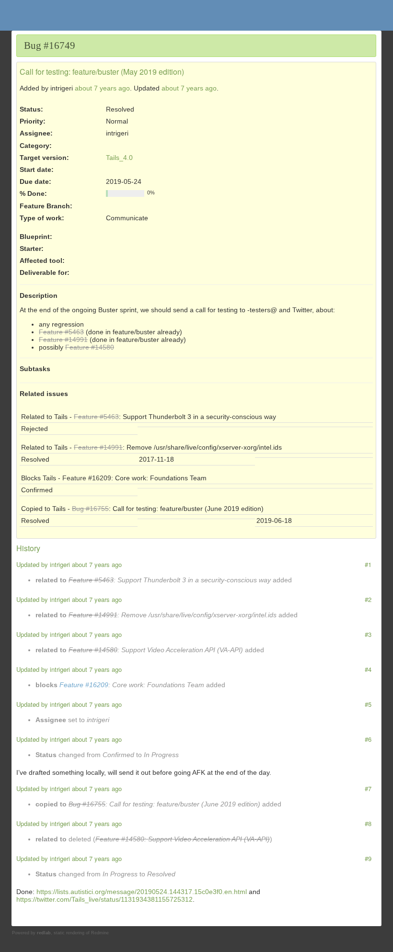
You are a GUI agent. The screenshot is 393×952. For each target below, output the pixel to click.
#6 (368, 739)
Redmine (100, 932)
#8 (368, 823)
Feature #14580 (89, 347)
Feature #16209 (86, 478)
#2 (368, 599)
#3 (368, 634)
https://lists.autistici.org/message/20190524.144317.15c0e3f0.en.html (141, 891)
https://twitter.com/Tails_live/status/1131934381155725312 (104, 899)
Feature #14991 (63, 339)
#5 (368, 704)
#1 (368, 564)
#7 (368, 788)
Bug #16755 (90, 508)
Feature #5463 (61, 332)
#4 (368, 669)
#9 (368, 858)
